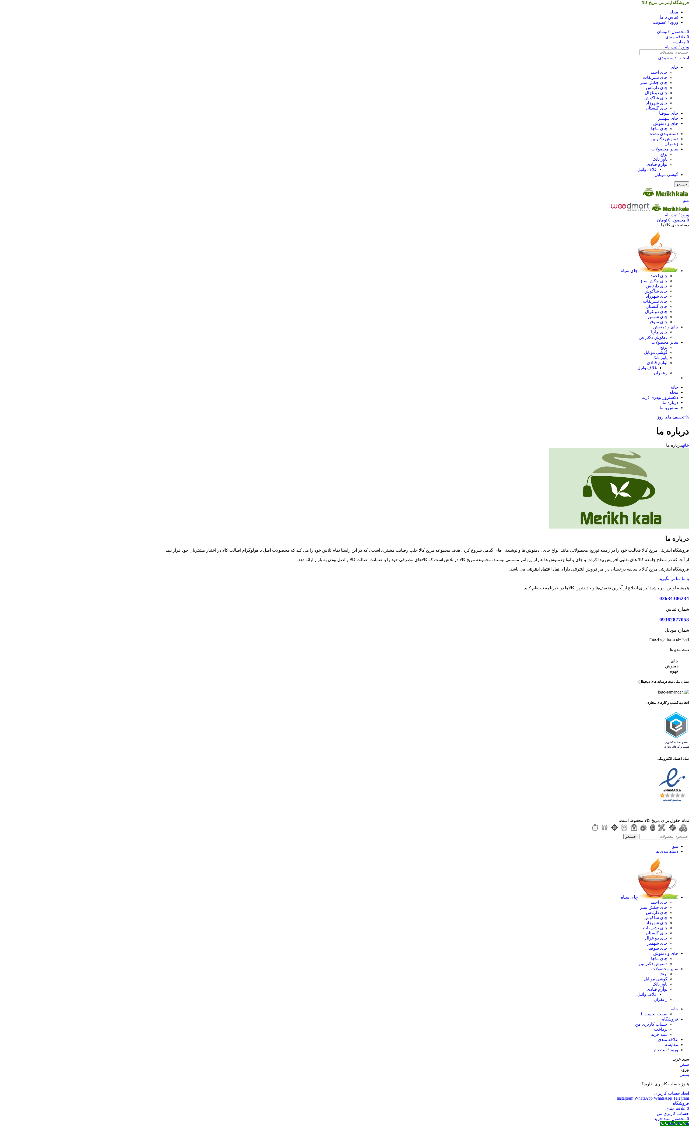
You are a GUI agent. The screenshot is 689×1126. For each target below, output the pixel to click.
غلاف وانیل (647, 169)
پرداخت (660, 1029)
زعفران (671, 144)
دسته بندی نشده (664, 133)
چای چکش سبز (653, 82)
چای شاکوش (655, 98)
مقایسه (671, 1044)
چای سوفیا (668, 113)
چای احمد (659, 72)
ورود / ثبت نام (666, 1049)
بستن (684, 1064)
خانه (685, 445)
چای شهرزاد (656, 103)
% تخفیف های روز (673, 417)
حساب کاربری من (651, 1024)
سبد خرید (659, 1034)
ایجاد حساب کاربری (671, 1093)
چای (674, 67)
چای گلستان (656, 108)
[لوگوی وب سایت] (665, 195)
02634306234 (674, 598)
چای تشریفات (655, 77)
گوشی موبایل (666, 174)
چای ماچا (659, 128)
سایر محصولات (664, 149)
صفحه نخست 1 (653, 1014)
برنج (663, 154)
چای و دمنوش (665, 123)
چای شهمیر (668, 118)
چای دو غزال (656, 92)
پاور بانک (659, 159)
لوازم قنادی (657, 164)
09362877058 (674, 619)
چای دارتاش (656, 87)
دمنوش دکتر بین (663, 138)
